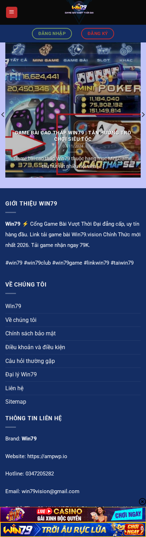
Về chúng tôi (20, 320)
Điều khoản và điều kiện (35, 347)
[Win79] (79, 12)
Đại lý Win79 (21, 374)
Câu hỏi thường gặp (30, 361)
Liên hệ (14, 388)
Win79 (13, 306)
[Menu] (11, 12)
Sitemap (15, 401)
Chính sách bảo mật (30, 333)
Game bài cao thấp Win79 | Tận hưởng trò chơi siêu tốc (73, 136)
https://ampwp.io (47, 456)
